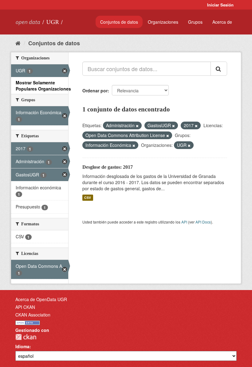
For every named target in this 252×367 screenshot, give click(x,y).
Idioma (22, 346)
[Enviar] (219, 69)
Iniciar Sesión (220, 5)
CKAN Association (32, 315)
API (184, 221)
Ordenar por (95, 90)
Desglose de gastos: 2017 (107, 167)
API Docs (203, 221)
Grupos (195, 22)
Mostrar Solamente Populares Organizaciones (43, 85)
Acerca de (222, 22)
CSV (87, 197)
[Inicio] (18, 43)
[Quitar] (137, 125)
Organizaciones (163, 22)
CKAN (25, 337)
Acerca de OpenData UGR (41, 299)
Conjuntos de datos (119, 22)
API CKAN (25, 307)
